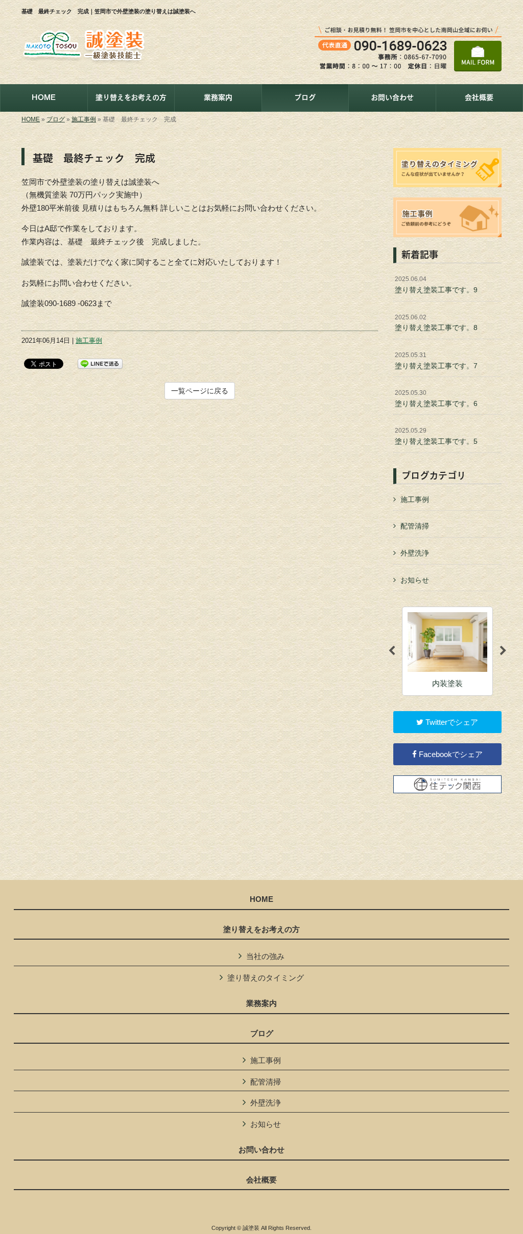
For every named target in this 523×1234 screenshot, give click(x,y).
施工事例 (84, 119)
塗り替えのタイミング (265, 977)
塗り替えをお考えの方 (261, 929)
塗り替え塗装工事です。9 (436, 284)
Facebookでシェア (450, 754)
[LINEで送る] (100, 363)
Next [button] (503, 651)
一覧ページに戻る (199, 391)
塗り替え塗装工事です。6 (436, 398)
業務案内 (261, 1003)
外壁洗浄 (414, 553)
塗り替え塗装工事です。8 (436, 323)
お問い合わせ (261, 1150)
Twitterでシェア (450, 722)
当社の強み (265, 956)
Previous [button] (392, 651)
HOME (30, 119)
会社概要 (261, 1180)
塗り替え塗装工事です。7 (436, 360)
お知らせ (414, 580)
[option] (447, 651)
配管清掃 (414, 526)
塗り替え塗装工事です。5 (436, 436)
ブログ (55, 119)
